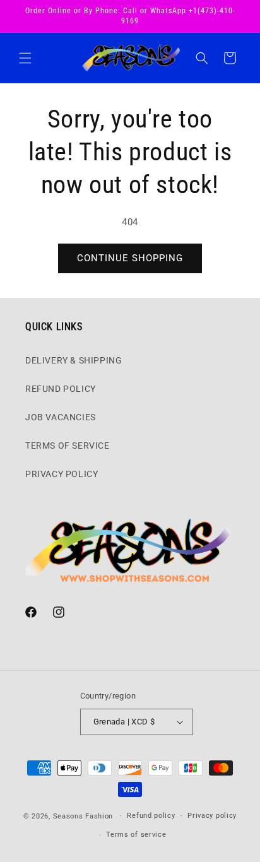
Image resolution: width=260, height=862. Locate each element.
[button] (25, 58)
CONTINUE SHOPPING (130, 258)
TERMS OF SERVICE (67, 445)
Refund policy (151, 816)
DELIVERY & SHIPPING (73, 360)
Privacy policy (212, 816)
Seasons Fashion (83, 816)
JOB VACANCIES (60, 417)
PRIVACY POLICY (61, 474)
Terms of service (136, 834)
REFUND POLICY (60, 389)
